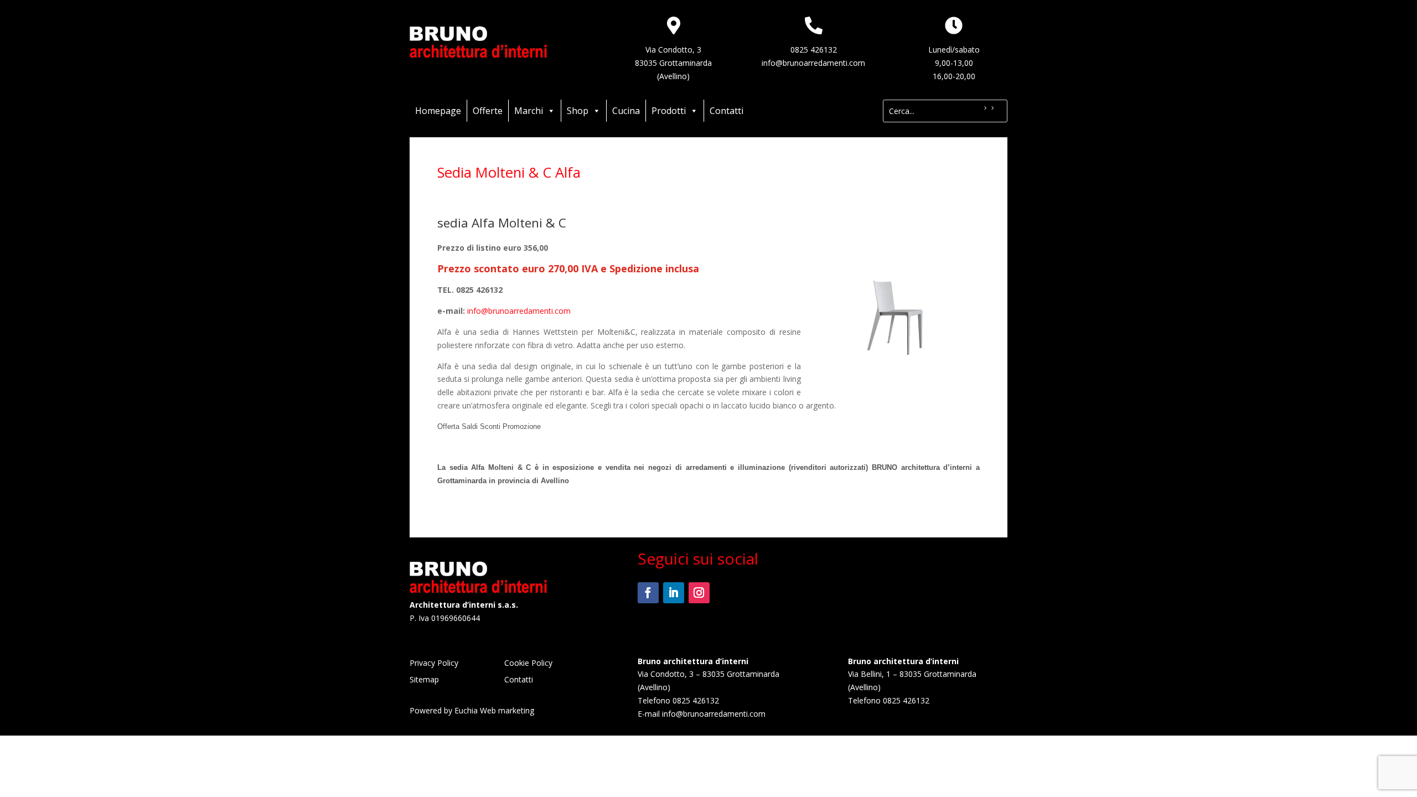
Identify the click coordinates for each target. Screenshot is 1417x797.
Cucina (626, 111)
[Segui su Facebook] (648, 592)
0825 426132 (813, 49)
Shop (577, 111)
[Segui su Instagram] (699, 592)
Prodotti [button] (668, 111)
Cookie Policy (528, 663)
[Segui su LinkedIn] (673, 592)
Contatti (726, 111)
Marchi (528, 111)
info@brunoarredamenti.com (813, 63)
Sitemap (424, 680)
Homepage (438, 111)
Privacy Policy (434, 663)
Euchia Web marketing (494, 710)
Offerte (488, 111)
